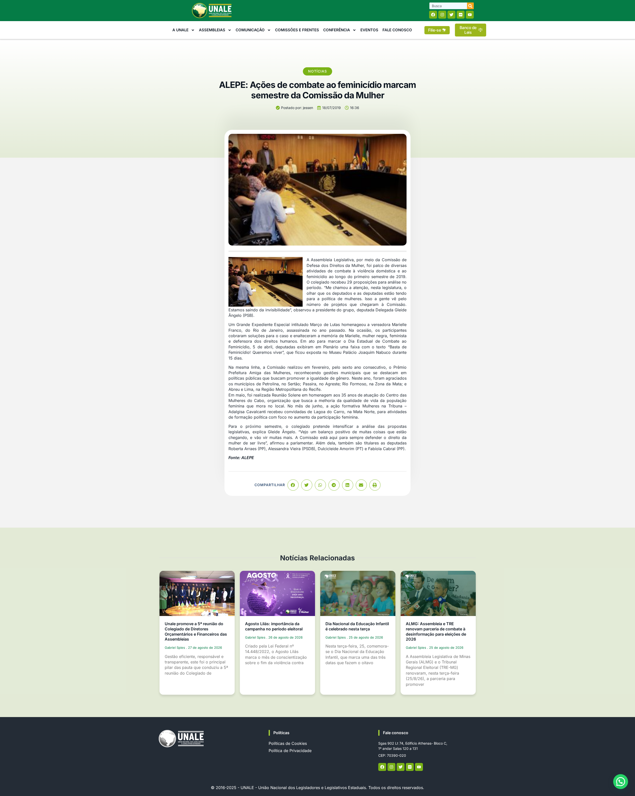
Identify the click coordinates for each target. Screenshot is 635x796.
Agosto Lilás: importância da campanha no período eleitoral (274, 626)
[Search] (470, 5)
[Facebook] (433, 15)
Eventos (369, 30)
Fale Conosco (397, 30)
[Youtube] (470, 15)
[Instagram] (442, 15)
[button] (293, 485)
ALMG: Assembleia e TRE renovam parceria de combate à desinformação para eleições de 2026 (436, 631)
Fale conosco (395, 732)
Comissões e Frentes (297, 30)
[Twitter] (451, 15)
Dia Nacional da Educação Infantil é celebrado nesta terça (357, 626)
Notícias (317, 71)
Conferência (336, 30)
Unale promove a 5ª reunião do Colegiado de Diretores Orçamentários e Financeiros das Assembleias (196, 631)
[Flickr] (461, 15)
